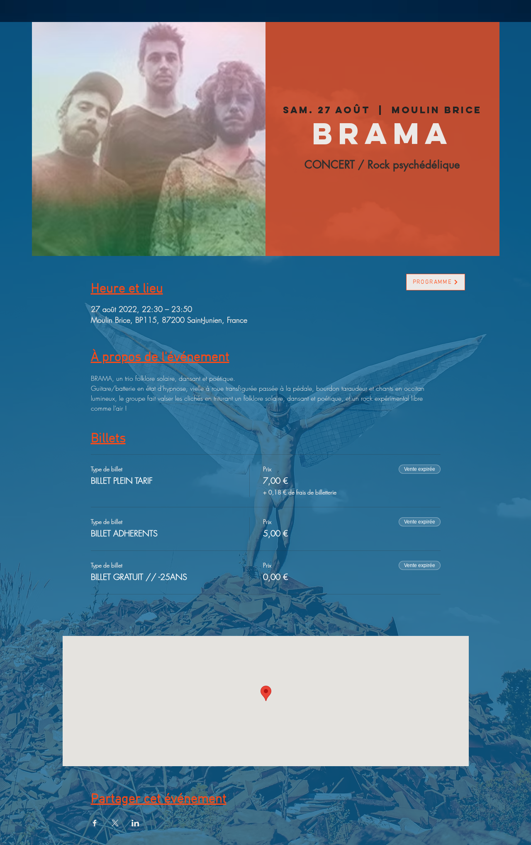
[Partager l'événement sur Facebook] (95, 823)
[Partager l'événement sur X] (115, 823)
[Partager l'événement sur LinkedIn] (135, 823)
